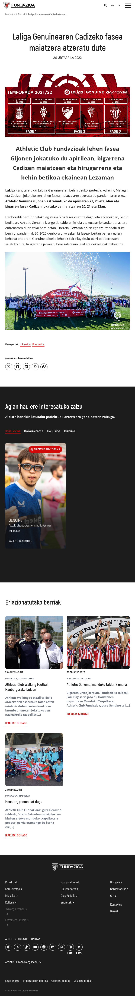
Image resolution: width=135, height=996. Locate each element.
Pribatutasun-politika (35, 980)
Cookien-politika (60, 980)
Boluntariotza (70, 889)
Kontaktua (116, 905)
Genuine (15, 520)
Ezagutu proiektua (21, 541)
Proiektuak (11, 882)
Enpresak (68, 903)
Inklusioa (25, 344)
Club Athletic (70, 896)
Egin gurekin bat (70, 882)
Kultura (11, 903)
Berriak (21, 14)
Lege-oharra (12, 980)
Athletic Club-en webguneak (23, 962)
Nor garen (116, 882)
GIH (114, 896)
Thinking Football (16, 909)
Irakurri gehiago (16, 723)
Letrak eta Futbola (17, 920)
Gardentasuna (120, 889)
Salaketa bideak (83, 980)
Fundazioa (10, 14)
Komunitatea (14, 889)
